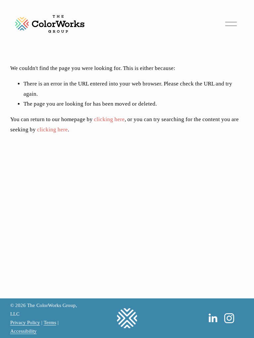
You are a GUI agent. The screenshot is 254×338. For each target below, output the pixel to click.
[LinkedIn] (212, 318)
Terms (50, 322)
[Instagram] (229, 318)
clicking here (109, 119)
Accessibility (23, 331)
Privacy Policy (25, 322)
